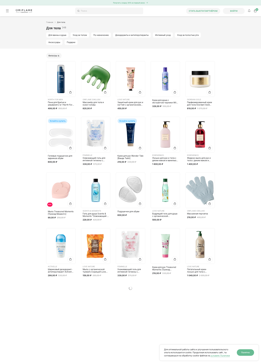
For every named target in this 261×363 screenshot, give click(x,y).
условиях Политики (220, 355)
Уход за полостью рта (188, 35)
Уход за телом (80, 35)
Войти (233, 11)
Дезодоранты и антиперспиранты (132, 35)
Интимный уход (163, 35)
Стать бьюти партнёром (203, 11)
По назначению (101, 35)
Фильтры (52, 55)
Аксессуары (54, 42)
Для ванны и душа (57, 35)
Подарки (71, 42)
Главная (49, 22)
